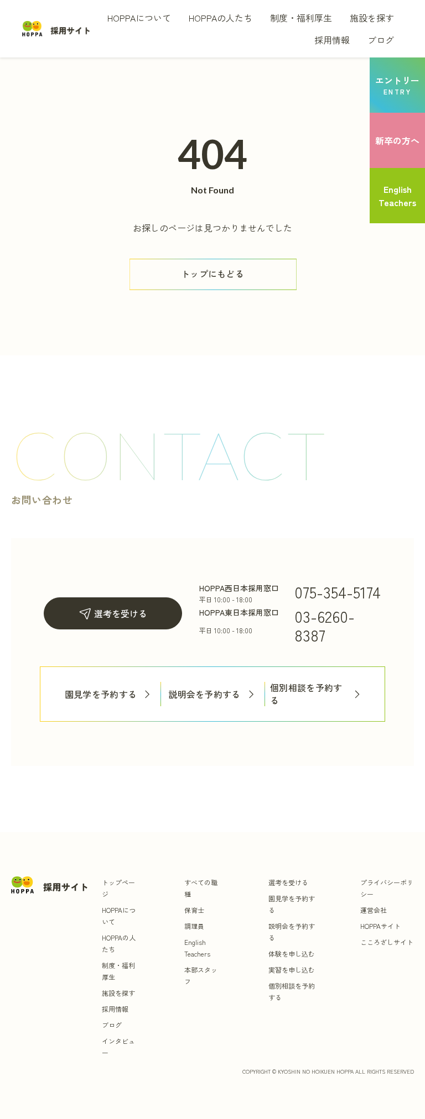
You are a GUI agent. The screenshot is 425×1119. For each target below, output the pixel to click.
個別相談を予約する (306, 694)
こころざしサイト (386, 942)
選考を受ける (120, 613)
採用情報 (332, 39)
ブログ (380, 39)
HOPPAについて (139, 17)
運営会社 (373, 910)
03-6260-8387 (324, 625)
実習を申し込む (291, 969)
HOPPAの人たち (220, 17)
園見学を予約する (101, 694)
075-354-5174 (337, 592)
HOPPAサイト (380, 926)
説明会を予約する (204, 694)
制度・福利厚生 (301, 17)
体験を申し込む (291, 953)
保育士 (194, 910)
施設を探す (372, 17)
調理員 (194, 926)
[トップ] (56, 28)
